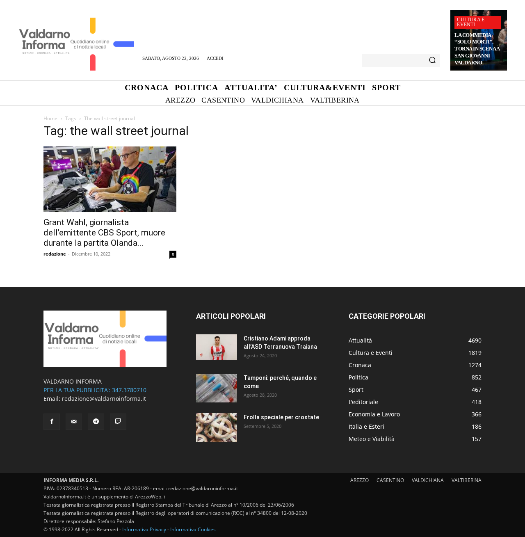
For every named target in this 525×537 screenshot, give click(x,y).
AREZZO (359, 480)
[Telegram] (96, 422)
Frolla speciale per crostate (281, 417)
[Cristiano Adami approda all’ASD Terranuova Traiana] (216, 347)
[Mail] (74, 422)
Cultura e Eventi (470, 22)
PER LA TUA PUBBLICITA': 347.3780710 (94, 390)
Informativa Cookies (193, 529)
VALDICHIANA (428, 480)
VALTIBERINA (467, 480)
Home (50, 118)
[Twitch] (118, 422)
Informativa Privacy (144, 529)
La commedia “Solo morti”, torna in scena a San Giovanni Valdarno (477, 49)
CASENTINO (390, 480)
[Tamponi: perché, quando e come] (216, 388)
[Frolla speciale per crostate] (216, 427)
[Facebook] (51, 422)
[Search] (432, 60)
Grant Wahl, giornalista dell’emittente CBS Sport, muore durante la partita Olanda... (104, 232)
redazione (54, 254)
